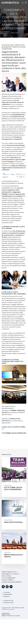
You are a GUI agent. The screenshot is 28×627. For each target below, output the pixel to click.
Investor (7, 502)
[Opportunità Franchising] (14, 515)
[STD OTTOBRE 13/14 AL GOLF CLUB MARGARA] (14, 477)
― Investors (5, 596)
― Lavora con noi (7, 600)
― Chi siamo (6, 592)
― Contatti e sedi (7, 602)
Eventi (6, 459)
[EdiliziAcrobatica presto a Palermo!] (14, 548)
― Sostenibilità (7, 594)
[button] (26, 2)
